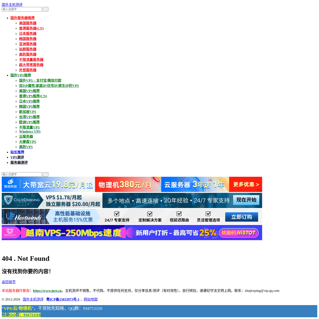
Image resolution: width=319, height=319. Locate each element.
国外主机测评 (12, 5)
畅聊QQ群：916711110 (21, 315)
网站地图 (91, 299)
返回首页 (9, 282)
